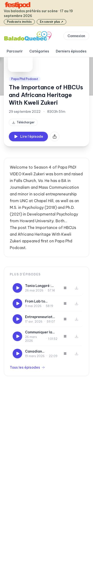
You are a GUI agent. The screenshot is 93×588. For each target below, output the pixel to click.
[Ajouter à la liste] (65, 288)
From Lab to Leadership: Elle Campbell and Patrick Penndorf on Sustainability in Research (41, 301)
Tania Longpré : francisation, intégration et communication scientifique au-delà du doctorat (40, 286)
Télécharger (26, 122)
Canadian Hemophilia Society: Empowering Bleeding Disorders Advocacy (41, 351)
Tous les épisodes (25, 367)
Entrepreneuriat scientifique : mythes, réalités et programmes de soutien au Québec (41, 317)
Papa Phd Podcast (24, 79)
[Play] (17, 288)
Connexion (76, 36)
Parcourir (15, 51)
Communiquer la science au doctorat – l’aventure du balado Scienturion (41, 332)
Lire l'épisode (31, 136)
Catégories (39, 51)
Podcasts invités (19, 21)
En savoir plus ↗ (51, 21)
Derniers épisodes (71, 51)
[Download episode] (76, 288)
